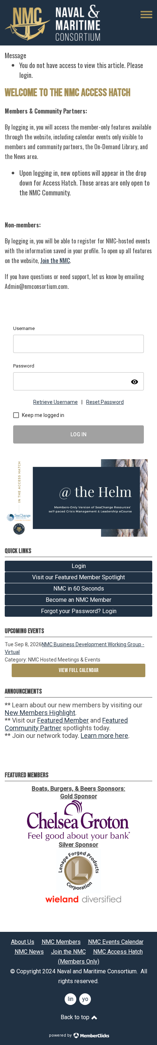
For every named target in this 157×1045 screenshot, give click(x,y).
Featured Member (63, 720)
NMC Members (61, 941)
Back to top (76, 1017)
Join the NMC (55, 260)
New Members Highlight (40, 712)
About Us (22, 941)
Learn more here (104, 735)
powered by (61, 1035)
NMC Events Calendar (115, 941)
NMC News (29, 951)
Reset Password (105, 402)
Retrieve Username (55, 402)
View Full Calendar (79, 670)
